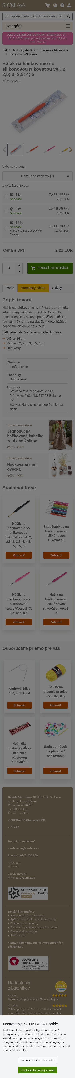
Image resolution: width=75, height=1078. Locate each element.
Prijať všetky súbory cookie (37, 1070)
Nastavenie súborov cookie (37, 1060)
